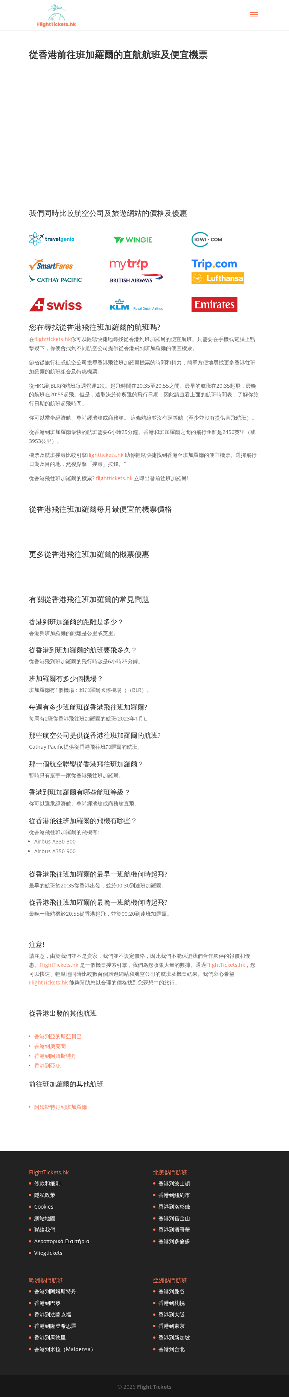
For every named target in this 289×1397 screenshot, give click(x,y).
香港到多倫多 (174, 1241)
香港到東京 (171, 1325)
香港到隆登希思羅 (55, 1325)
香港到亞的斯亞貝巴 (58, 1036)
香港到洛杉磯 (174, 1206)
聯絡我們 (44, 1229)
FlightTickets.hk (59, 964)
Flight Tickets (154, 1386)
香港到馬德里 (50, 1337)
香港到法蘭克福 (52, 1314)
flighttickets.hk (52, 339)
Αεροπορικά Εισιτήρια (62, 1241)
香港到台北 (171, 1349)
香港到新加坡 (174, 1337)
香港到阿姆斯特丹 (55, 1055)
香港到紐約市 (174, 1194)
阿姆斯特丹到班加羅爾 (60, 1106)
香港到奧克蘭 (50, 1046)
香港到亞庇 (47, 1065)
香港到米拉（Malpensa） (65, 1349)
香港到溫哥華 (174, 1229)
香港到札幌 (171, 1302)
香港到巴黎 (47, 1302)
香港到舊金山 (174, 1218)
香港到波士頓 (174, 1183)
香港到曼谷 (171, 1291)
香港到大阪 (171, 1314)
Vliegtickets (48, 1252)
